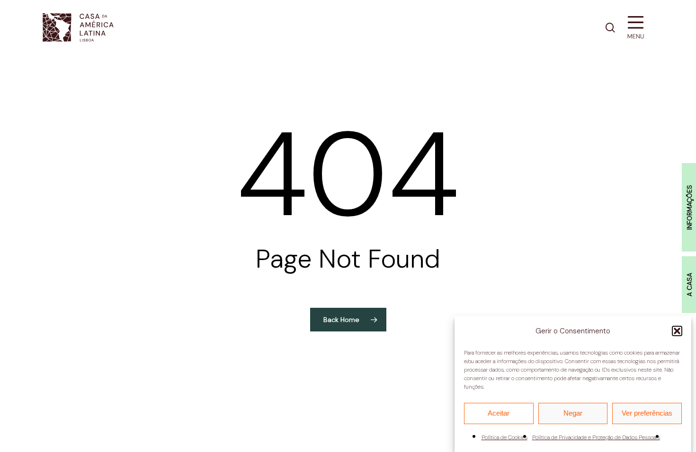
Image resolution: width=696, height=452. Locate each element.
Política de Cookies (504, 437)
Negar (572, 413)
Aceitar (498, 413)
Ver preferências (647, 413)
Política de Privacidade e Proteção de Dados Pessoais (596, 437)
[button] (677, 331)
